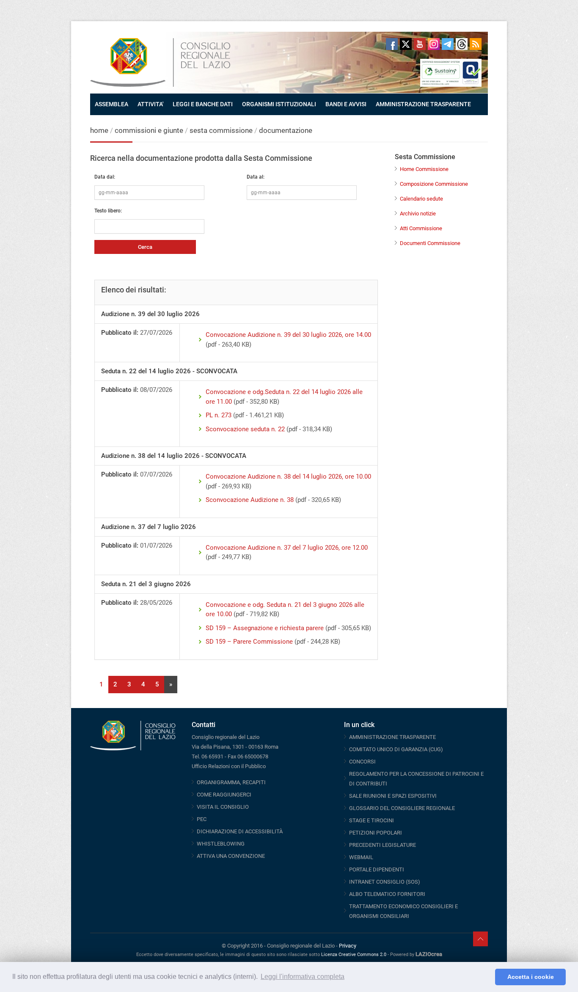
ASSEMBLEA (111, 104)
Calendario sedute (421, 199)
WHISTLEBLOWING (221, 843)
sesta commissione (221, 130)
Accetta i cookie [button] (530, 976)
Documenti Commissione (430, 243)
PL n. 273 (218, 415)
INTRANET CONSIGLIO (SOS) (384, 882)
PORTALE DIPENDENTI (376, 869)
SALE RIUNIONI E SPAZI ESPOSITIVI (393, 796)
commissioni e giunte (149, 130)
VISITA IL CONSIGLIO (223, 807)
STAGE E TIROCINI (371, 820)
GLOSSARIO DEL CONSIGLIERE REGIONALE (402, 808)
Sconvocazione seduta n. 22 (245, 429)
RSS (476, 44)
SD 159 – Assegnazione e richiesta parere (265, 628)
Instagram (434, 44)
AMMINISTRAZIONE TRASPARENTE (423, 104)
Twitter (406, 44)
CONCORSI (362, 761)
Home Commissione (424, 169)
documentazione (285, 130)
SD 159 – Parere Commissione (249, 641)
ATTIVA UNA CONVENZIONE (231, 856)
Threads (462, 44)
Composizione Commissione (434, 184)
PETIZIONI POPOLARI (375, 832)
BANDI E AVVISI (345, 104)
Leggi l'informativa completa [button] (302, 976)
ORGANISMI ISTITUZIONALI (279, 104)
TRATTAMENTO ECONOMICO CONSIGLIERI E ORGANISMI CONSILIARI (403, 911)
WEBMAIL (361, 857)
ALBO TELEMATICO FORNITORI (387, 894)
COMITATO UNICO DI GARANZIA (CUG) (396, 749)
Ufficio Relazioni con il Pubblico (229, 766)
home (99, 130)
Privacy (347, 945)
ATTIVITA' (150, 104)
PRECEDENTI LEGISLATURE (382, 845)
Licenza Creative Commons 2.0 (353, 954)
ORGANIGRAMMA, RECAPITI (231, 782)
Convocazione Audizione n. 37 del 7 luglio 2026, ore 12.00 (287, 547)
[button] (486, 977)
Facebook (392, 44)
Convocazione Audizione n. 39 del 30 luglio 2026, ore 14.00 (288, 335)
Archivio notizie (418, 213)
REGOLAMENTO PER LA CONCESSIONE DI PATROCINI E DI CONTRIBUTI (416, 779)
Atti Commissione (421, 228)
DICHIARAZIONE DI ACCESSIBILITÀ (240, 831)
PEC (201, 819)
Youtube (420, 44)
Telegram (448, 44)
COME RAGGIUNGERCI (224, 794)
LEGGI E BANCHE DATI (203, 104)
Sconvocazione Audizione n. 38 (250, 500)
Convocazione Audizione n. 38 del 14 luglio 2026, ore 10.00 (288, 476)
